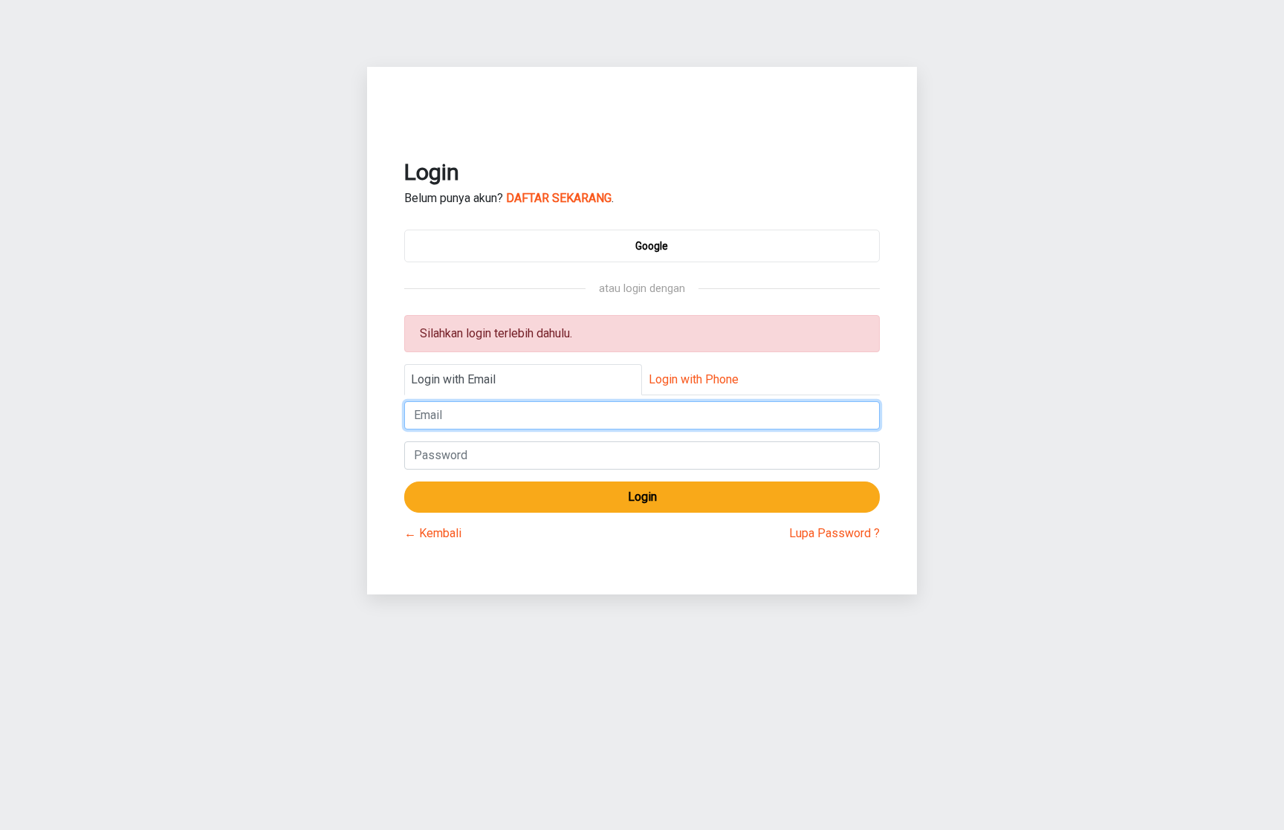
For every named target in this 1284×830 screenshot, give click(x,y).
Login (642, 497)
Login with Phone (694, 379)
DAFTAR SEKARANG (559, 198)
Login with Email (453, 379)
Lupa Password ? (834, 533)
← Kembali (432, 533)
